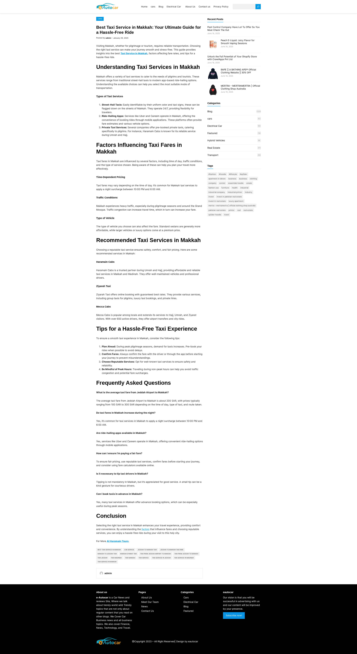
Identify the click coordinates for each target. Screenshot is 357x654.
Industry (248, 192)
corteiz (222, 183)
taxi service (144, 558)
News (144, 606)
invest (211, 197)
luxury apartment (236, 201)
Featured (212, 133)
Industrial (244, 188)
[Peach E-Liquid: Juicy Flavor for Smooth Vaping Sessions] (213, 45)
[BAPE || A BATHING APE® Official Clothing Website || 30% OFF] (213, 74)
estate (249, 183)
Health (234, 188)
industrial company (216, 192)
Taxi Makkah (130, 558)
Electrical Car (214, 126)
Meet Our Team (150, 602)
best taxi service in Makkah (109, 550)
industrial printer (235, 192)
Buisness (232, 179)
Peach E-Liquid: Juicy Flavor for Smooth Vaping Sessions (238, 42)
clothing (253, 179)
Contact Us (147, 611)
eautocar (193, 641)
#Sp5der (243, 174)
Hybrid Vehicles (216, 140)
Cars (186, 597)
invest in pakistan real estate (229, 197)
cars (100, 19)
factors (145, 529)
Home (144, 6)
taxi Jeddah (102, 558)
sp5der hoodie (214, 214)
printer (231, 210)
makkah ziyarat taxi (128, 554)
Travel (226, 214)
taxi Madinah (116, 558)
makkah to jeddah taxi (107, 554)
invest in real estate (217, 201)
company (212, 183)
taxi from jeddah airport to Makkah (155, 554)
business (243, 179)
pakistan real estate (217, 210)
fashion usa (213, 188)
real (239, 210)
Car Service (129, 550)
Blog (209, 111)
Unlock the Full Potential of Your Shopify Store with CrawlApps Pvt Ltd (232, 58)
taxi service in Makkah (107, 562)
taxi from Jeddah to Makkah (186, 554)
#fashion (212, 174)
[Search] (258, 6)
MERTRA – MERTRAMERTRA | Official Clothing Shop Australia (240, 87)
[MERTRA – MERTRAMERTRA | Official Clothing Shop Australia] (213, 90)
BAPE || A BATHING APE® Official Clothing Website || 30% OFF (238, 71)
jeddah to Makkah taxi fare (171, 550)
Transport (212, 155)
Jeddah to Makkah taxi (147, 550)
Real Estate (213, 147)
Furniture (225, 188)
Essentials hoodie (235, 183)
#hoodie (222, 174)
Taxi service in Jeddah (161, 558)
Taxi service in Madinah (184, 558)
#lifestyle (233, 174)
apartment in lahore (216, 179)
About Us (146, 597)
